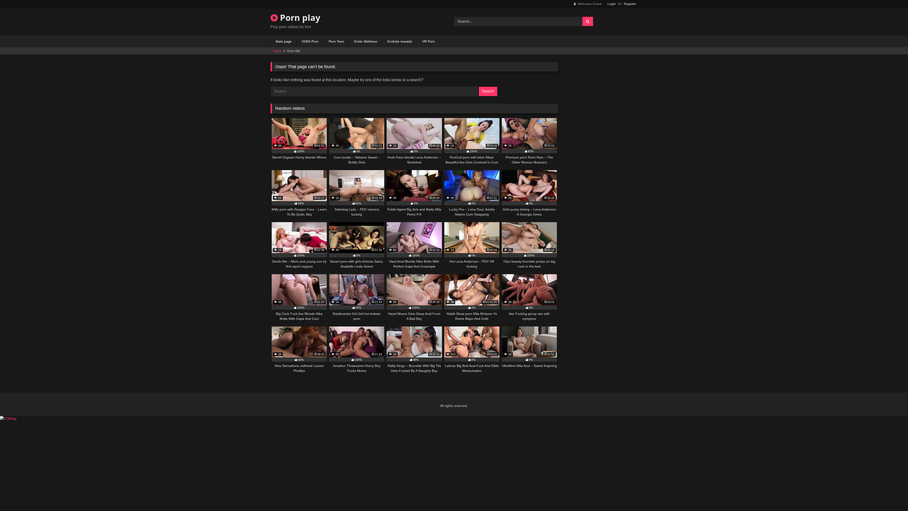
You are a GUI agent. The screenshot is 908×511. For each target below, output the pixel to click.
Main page (284, 41)
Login (611, 4)
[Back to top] (893, 497)
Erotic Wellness (365, 41)
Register (630, 4)
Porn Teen (336, 41)
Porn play (299, 17)
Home (277, 51)
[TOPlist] (8, 419)
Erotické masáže (399, 41)
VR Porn (428, 41)
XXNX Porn (310, 41)
